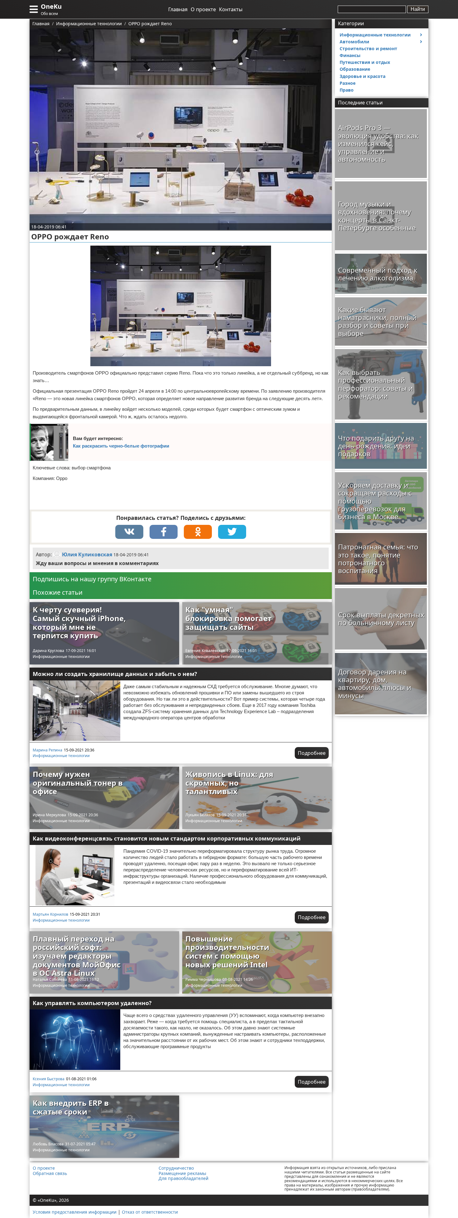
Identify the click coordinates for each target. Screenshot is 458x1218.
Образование (355, 69)
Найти (418, 9)
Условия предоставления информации (75, 1212)
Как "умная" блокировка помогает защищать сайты (228, 618)
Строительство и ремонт (368, 48)
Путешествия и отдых (365, 62)
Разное (347, 83)
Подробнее (312, 753)
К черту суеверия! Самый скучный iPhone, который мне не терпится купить (79, 622)
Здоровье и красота (362, 76)
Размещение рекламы (182, 1173)
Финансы (350, 55)
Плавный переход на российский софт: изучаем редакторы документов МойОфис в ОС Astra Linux (77, 955)
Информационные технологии (61, 656)
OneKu (51, 6)
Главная (178, 9)
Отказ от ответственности (150, 1212)
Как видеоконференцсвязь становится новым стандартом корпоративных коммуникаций (167, 838)
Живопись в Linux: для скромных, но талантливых (229, 782)
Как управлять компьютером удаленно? (92, 1003)
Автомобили (354, 42)
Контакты (230, 9)
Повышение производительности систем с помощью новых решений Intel (227, 951)
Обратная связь (50, 1173)
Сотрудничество (176, 1168)
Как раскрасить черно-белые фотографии (121, 445)
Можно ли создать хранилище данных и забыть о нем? (115, 674)
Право (347, 90)
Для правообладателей (183, 1178)
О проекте (203, 9)
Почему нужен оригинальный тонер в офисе (78, 782)
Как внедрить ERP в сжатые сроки (71, 1107)
